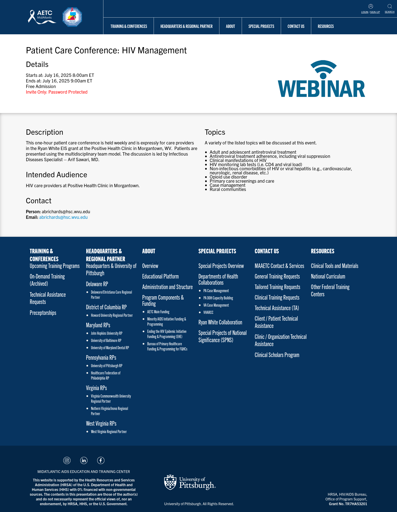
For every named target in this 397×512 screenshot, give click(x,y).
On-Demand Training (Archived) (47, 279)
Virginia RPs (96, 387)
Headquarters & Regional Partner (186, 26)
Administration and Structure (167, 286)
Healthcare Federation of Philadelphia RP (105, 375)
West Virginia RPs (101, 423)
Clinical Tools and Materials (334, 265)
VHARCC (208, 312)
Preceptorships (43, 312)
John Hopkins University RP (106, 333)
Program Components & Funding (163, 300)
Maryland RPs (98, 325)
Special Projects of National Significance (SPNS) (222, 336)
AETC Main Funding (158, 311)
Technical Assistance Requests (48, 297)
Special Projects (261, 26)
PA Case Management (216, 290)
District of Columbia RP (106, 307)
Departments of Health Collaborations (218, 279)
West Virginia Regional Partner (109, 431)
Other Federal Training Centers (330, 290)
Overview (150, 265)
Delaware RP (97, 283)
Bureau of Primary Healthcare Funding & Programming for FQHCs (167, 346)
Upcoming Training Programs (55, 265)
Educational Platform (160, 276)
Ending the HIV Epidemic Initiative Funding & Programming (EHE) (167, 334)
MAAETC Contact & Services (279, 265)
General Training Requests (277, 276)
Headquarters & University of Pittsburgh (111, 269)
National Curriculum (328, 276)
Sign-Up (375, 11)
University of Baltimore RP (106, 340)
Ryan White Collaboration (220, 322)
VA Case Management (216, 304)
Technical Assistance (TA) (277, 307)
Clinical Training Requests (277, 297)
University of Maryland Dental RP (110, 347)
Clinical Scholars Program (277, 354)
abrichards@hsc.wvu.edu (63, 217)
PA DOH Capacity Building (218, 297)
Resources (326, 26)
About (230, 26)
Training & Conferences (129, 26)
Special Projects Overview (221, 265)
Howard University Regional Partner (112, 315)
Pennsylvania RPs (101, 357)
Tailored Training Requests (277, 286)
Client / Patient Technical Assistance (276, 321)
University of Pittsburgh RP (106, 365)
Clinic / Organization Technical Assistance (281, 339)
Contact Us (296, 26)
